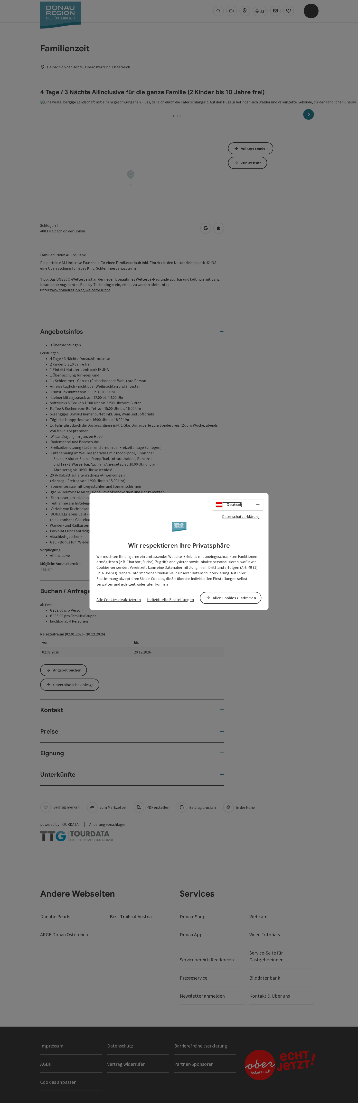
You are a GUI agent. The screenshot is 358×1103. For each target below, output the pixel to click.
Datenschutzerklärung (241, 516)
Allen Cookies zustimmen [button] (234, 597)
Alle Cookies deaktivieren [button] (118, 599)
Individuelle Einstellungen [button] (170, 599)
